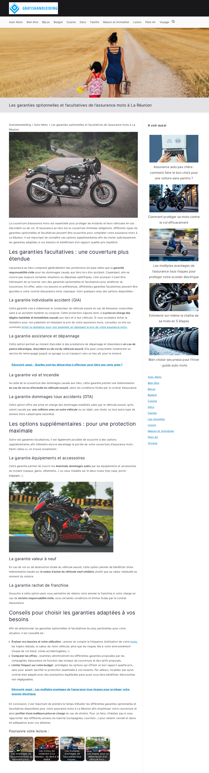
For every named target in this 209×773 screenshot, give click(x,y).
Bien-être (32, 22)
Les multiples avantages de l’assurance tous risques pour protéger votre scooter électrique (174, 271)
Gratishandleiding (20, 124)
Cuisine (71, 22)
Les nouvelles (156, 419)
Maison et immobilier (116, 22)
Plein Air (150, 22)
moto (133, 641)
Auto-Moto (16, 22)
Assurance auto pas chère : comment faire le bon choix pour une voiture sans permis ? (174, 172)
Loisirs (137, 22)
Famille (94, 22)
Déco (83, 22)
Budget (58, 22)
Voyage (164, 22)
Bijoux (46, 22)
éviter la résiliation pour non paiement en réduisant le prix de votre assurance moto (74, 327)
